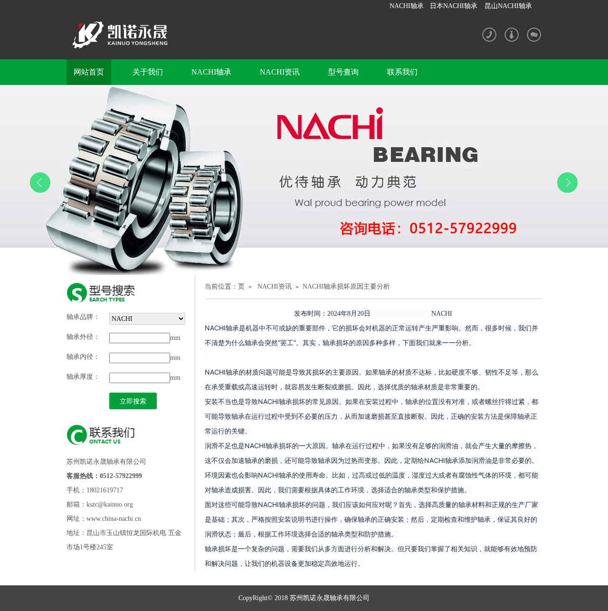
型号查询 (343, 72)
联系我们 (402, 72)
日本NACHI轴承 (453, 5)
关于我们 (148, 72)
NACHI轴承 (407, 5)
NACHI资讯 (280, 72)
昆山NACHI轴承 (508, 5)
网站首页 (89, 72)
